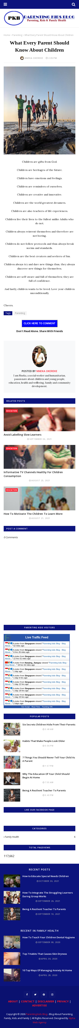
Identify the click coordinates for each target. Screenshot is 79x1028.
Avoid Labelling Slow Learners (22, 434)
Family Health (40, 836)
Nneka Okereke (34, 58)
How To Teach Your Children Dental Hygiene (48, 937)
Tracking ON (47, 707)
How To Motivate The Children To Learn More (33, 513)
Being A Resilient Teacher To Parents (44, 790)
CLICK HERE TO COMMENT (39, 323)
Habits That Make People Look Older (43, 741)
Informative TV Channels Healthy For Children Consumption (33, 474)
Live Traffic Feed (36, 637)
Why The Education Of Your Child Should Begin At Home (46, 775)
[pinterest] (44, 994)
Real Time (36, 707)
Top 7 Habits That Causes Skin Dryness (44, 953)
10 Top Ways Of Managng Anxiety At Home (47, 970)
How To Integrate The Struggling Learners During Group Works (47, 894)
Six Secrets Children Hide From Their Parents (48, 724)
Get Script (25, 707)
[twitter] (35, 994)
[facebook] (27, 994)
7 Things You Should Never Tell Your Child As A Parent (48, 759)
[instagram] (52, 994)
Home (7, 35)
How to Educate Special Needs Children (45, 876)
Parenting (17, 35)
